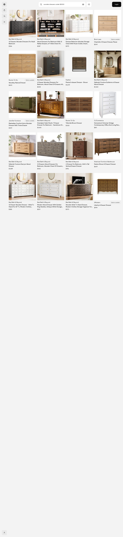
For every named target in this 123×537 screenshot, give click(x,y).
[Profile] (4, 532)
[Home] (4, 4)
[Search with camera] (83, 4)
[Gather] (4, 10)
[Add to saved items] (33, 13)
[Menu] (4, 21)
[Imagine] (4, 16)
